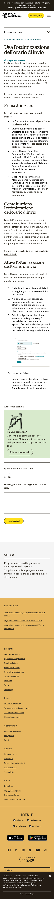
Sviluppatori (9, 735)
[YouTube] (38, 850)
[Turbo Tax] (18, 820)
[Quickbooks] (19, 826)
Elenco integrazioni (12, 717)
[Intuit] (27, 814)
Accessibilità (9, 772)
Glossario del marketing (14, 712)
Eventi (6, 740)
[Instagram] (23, 850)
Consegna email (33, 39)
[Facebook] (9, 850)
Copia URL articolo (16, 60)
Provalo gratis (36, 15)
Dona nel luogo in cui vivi (14, 763)
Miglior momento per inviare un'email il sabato (23, 620)
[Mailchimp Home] (12, 15)
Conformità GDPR (11, 676)
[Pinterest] (45, 850)
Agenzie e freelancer (12, 731)
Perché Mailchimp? (12, 654)
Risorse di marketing (12, 704)
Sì (9, 473)
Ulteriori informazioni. (19, 452)
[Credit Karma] (34, 820)
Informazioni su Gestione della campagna (30, 191)
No (9, 476)
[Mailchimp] (35, 826)
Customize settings (27, 894)
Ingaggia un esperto (12, 790)
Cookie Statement (15, 887)
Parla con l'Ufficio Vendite (14, 799)
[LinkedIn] (30, 850)
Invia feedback (13, 521)
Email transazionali (12, 667)
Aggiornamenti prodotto (14, 658)
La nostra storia (10, 754)
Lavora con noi (10, 767)
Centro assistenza (13, 39)
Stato (6, 685)
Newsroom (8, 759)
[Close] (50, 876)
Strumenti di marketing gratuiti (17, 708)
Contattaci (8, 786)
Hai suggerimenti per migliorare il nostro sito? (25, 486)
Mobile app (8, 689)
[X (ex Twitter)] (16, 850)
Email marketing (11, 663)
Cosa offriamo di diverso (14, 672)
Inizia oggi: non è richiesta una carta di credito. (27, 8)
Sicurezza (8, 681)
